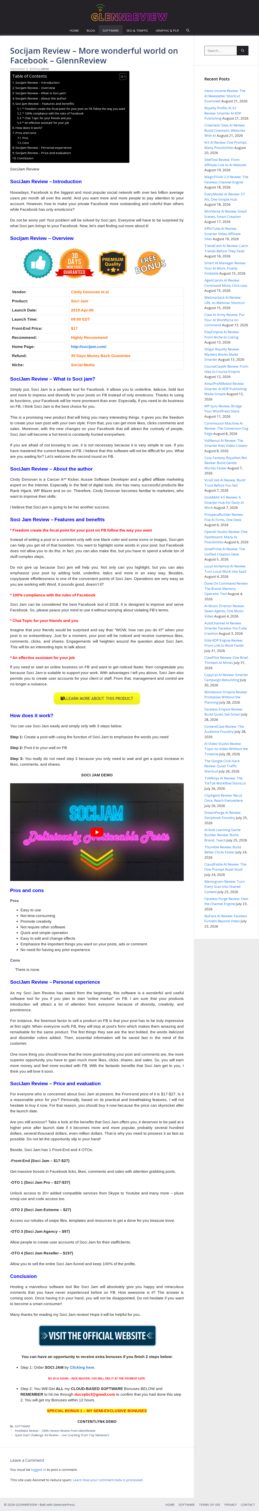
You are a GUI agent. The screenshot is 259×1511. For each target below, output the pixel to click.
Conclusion (25, 158)
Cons (25, 143)
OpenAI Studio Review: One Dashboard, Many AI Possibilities (225, 536)
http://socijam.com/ (88, 347)
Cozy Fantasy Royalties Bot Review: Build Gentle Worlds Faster (225, 462)
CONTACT (248, 1504)
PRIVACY (230, 1504)
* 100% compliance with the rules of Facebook (53, 113)
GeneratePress (64, 1504)
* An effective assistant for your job (45, 123)
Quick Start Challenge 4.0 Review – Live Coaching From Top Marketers (62, 1435)
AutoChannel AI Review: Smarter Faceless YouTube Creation (225, 628)
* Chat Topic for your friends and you (46, 118)
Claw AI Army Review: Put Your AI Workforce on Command (224, 319)
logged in (38, 1469)
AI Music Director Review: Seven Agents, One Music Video (224, 611)
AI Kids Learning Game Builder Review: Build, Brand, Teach (222, 834)
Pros (25, 138)
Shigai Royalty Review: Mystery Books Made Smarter (222, 354)
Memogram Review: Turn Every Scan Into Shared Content (224, 886)
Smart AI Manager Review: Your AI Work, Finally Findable (225, 268)
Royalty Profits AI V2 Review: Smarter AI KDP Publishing (222, 113)
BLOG (91, 30)
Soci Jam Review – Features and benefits (44, 104)
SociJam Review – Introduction (37, 82)
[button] (188, 30)
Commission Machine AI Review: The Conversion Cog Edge (226, 428)
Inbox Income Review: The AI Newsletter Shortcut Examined (224, 95)
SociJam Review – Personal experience (43, 148)
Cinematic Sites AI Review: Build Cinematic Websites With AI (224, 130)
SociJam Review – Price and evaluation (43, 153)
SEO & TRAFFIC (137, 30)
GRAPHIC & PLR (167, 30)
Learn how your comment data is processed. (108, 1480)
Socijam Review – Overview (35, 88)
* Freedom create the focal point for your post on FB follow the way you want (73, 109)
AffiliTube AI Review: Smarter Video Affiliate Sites (222, 233)
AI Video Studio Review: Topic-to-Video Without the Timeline (226, 748)
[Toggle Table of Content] (120, 76)
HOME (74, 30)
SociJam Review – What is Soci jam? (40, 93)
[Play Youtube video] (97, 832)
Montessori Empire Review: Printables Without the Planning (225, 697)
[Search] (242, 51)
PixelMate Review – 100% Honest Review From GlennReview (55, 1431)
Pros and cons (25, 133)
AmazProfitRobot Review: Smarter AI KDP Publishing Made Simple (225, 388)
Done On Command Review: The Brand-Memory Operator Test (226, 588)
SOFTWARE (111, 30)
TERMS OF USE (209, 1504)
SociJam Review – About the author (41, 98)
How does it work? (28, 128)
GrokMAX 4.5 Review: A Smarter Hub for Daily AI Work (224, 502)
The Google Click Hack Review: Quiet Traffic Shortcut (222, 766)
